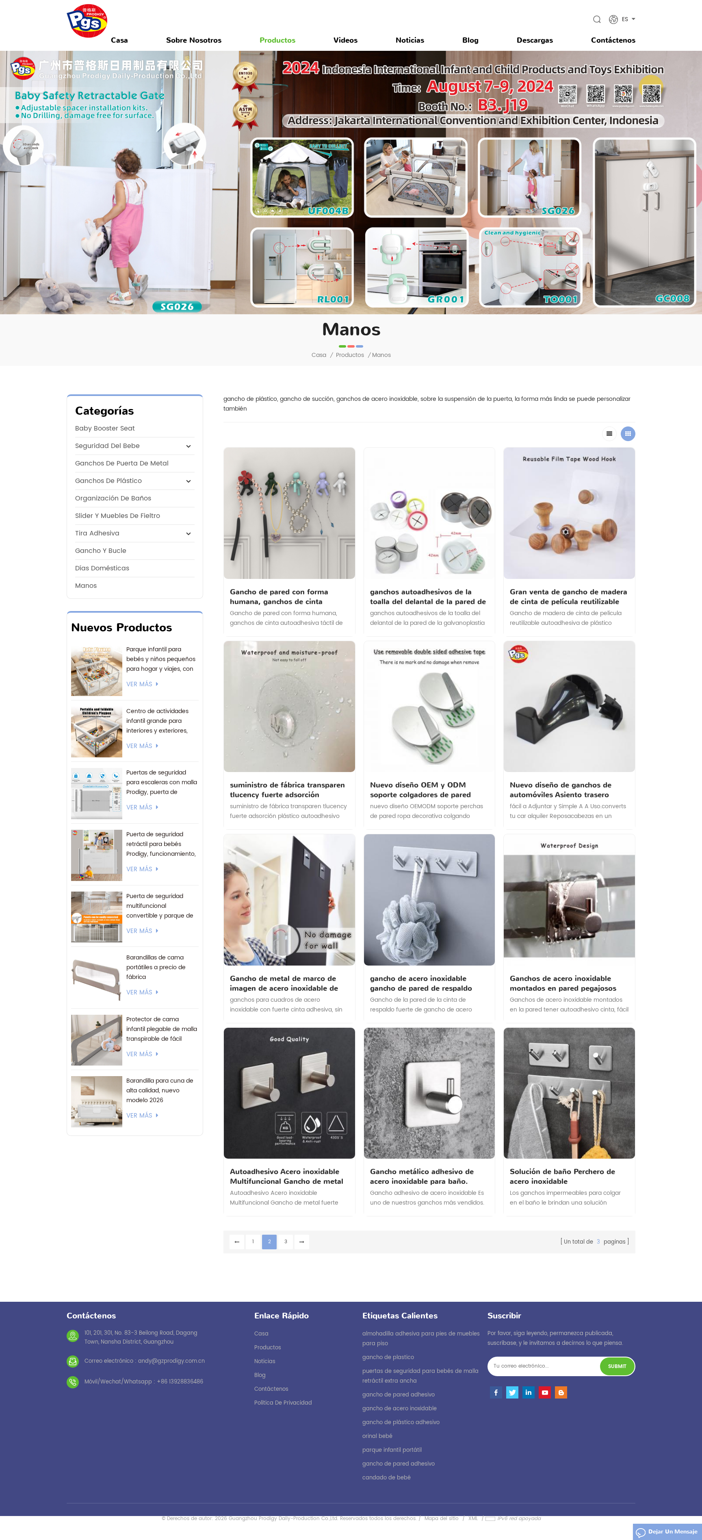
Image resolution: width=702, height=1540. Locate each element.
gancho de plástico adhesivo (401, 1422)
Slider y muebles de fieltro (117, 516)
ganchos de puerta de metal (122, 463)
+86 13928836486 (180, 1382)
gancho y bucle (100, 551)
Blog (470, 40)
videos (346, 40)
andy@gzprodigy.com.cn (171, 1361)
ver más (139, 685)
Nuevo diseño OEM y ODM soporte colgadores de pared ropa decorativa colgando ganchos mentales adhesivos (420, 790)
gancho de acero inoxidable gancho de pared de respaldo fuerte (421, 983)
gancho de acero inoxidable (399, 1409)
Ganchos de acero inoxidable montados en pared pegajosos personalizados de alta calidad (563, 983)
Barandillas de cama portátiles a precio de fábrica (156, 967)
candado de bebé (386, 1478)
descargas (535, 40)
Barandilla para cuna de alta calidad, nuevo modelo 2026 (159, 1090)
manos (86, 586)
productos (267, 1348)
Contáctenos (613, 40)
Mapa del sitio (442, 1519)
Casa (119, 40)
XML (473, 1519)
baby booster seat (105, 428)
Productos (277, 40)
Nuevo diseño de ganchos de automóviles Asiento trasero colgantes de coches (560, 790)
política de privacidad (283, 1403)
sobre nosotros (193, 40)
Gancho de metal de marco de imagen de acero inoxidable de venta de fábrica (284, 983)
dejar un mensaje (673, 1532)
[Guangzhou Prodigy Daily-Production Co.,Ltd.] (87, 21)
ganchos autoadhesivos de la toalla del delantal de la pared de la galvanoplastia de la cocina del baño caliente (428, 597)
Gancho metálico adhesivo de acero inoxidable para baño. (422, 1176)
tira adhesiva (97, 533)
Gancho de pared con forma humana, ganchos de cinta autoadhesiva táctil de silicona (283, 597)
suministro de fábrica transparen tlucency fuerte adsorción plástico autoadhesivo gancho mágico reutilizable (287, 790)
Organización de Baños (113, 498)
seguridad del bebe (107, 446)
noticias (410, 40)
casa (261, 1334)
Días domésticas (102, 568)
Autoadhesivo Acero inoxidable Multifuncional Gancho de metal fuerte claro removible (286, 1176)
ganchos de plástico (108, 481)
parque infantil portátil (392, 1450)
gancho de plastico (388, 1357)
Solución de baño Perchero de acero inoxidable (562, 1176)
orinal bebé (377, 1436)
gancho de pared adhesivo (398, 1395)
